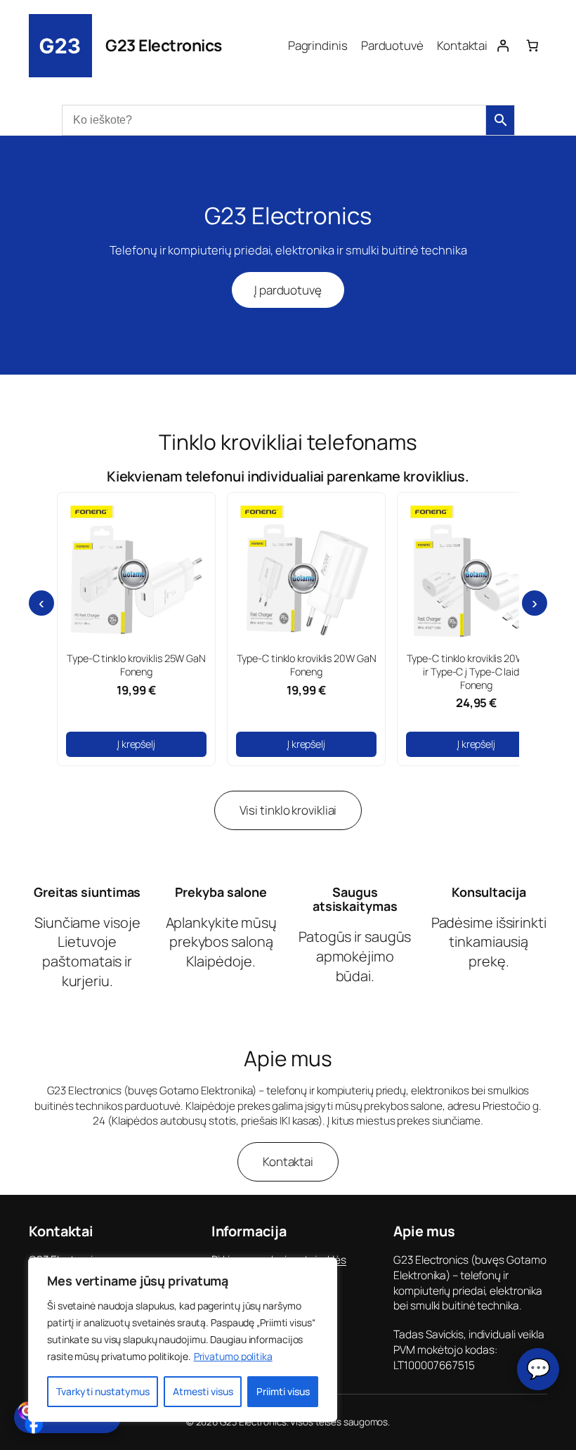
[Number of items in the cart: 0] (532, 45)
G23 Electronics (163, 45)
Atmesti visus (203, 1391)
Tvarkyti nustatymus (103, 1391)
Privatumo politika (233, 1356)
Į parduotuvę (288, 290)
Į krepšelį (136, 744)
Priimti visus (283, 1391)
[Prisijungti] (502, 45)
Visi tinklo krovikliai (288, 810)
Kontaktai (288, 1161)
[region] (182, 1339)
